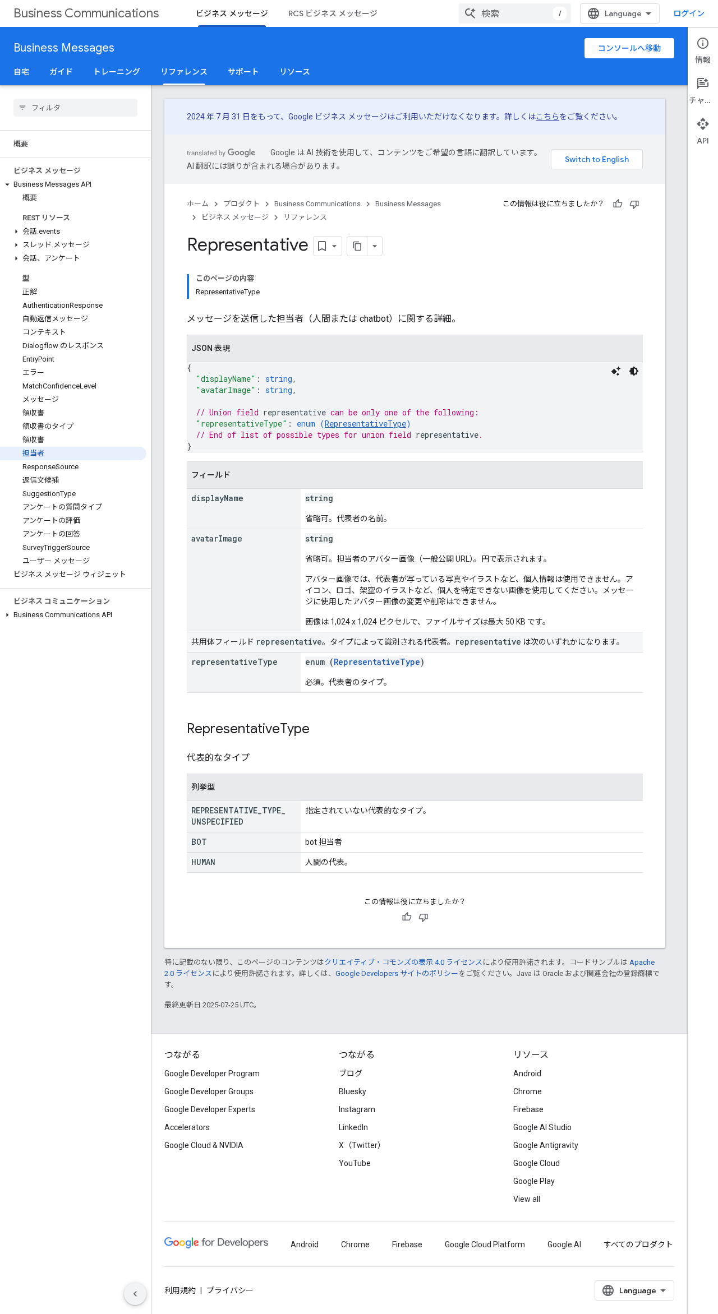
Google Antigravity (545, 1145)
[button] (73, 184)
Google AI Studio (542, 1127)
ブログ (350, 1073)
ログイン (689, 13)
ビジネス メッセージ (232, 13)
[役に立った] (617, 204)
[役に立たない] (634, 204)
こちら (547, 116)
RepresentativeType (365, 423)
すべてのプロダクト (638, 1244)
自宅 (21, 72)
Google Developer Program (212, 1073)
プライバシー (230, 1290)
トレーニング (116, 72)
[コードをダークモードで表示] (634, 371)
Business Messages (63, 48)
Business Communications (86, 13)
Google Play (534, 1181)
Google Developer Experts (209, 1109)
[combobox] (515, 13)
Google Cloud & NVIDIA (203, 1145)
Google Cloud (536, 1163)
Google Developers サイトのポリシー (396, 973)
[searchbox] (75, 108)
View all (526, 1199)
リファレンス (184, 72)
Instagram (357, 1109)
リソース (294, 72)
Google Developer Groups (209, 1091)
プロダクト (241, 204)
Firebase (528, 1109)
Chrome (527, 1091)
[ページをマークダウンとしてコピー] (357, 246)
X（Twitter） (362, 1145)
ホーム (198, 204)
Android (527, 1073)
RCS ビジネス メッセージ (333, 13)
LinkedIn (353, 1127)
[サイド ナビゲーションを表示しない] (135, 1294)
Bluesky (352, 1091)
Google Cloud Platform (485, 1244)
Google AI (564, 1244)
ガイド (61, 72)
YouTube (355, 1163)
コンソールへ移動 (629, 48)
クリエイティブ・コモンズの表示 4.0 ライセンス (403, 962)
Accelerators (187, 1127)
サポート (243, 72)
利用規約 (180, 1290)
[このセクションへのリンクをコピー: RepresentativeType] (321, 730)
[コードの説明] (616, 371)
